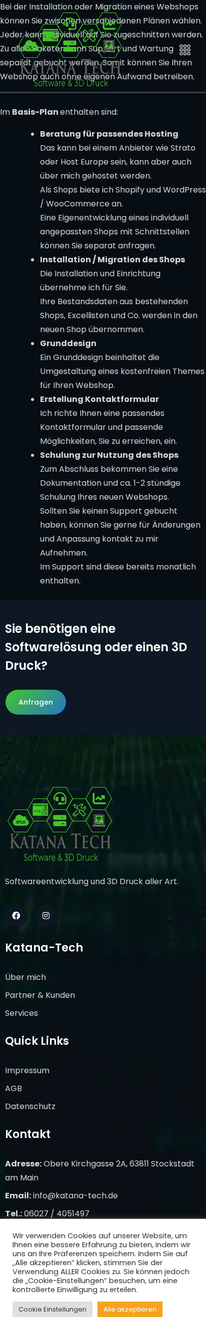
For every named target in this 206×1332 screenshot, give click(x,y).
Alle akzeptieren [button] (130, 1309)
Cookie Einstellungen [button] (52, 1309)
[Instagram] (46, 916)
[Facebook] (16, 916)
